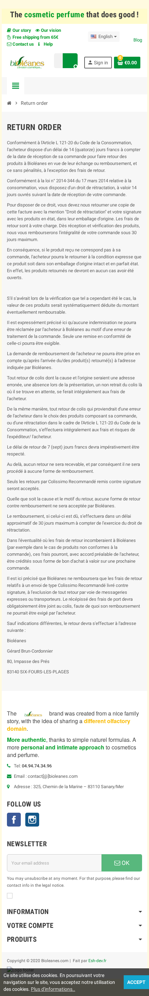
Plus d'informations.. (53, 989)
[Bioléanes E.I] (27, 62)
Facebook (14, 820)
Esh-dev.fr (97, 960)
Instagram (32, 820)
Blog (137, 40)
